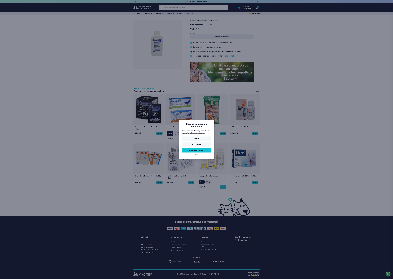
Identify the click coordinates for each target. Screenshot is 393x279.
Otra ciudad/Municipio (196, 150)
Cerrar (196, 154)
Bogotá (196, 138)
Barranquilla (196, 144)
